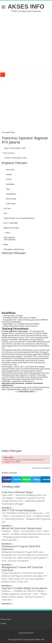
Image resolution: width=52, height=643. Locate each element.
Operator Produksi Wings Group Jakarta (24, 588)
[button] (6, 479)
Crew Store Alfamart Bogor (17, 492)
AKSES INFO (26, 6)
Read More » (7, 508)
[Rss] (26, 636)
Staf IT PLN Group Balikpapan (19, 510)
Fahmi (31, 633)
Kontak (3, 623)
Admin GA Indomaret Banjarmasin (22, 528)
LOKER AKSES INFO (26, 392)
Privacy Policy (6, 619)
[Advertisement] (26, 41)
